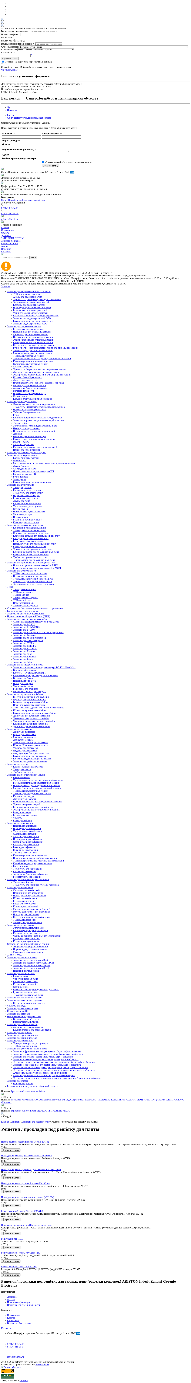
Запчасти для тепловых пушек (22, 1008)
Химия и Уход (14, 954)
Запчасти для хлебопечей (20, 887)
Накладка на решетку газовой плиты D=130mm (25, 1183)
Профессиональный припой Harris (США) (28, 616)
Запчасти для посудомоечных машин (26, 774)
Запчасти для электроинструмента (24, 1000)
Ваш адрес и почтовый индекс (17, 44)
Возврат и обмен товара (19, 1323)
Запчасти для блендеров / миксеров (25, 664)
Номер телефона (10, 34)
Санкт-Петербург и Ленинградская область (29, 118)
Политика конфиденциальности (23, 1305)
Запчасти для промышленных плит (25, 525)
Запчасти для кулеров (18, 764)
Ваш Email (7, 37)
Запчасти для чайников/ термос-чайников (28, 879)
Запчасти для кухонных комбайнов (25, 694)
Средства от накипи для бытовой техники (28, 944)
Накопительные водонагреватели (24, 1016)
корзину (24, 1380)
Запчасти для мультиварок (20, 925)
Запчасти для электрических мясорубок (27, 619)
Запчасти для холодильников (22, 401)
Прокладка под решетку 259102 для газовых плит (26, 1225)
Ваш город (7, 40)
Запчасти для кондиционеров (22, 1038)
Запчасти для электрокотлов (21, 570)
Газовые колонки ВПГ (18, 1011)
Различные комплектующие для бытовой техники (32, 1086)
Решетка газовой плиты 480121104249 (20, 1252)
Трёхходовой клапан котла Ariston (28, 1091)
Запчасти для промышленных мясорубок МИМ (31, 562)
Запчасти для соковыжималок (22, 1024)
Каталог (11, 1317)
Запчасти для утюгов (18, 1081)
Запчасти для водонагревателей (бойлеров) (29, 291)
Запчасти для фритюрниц (20, 1040)
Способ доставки (10, 46)
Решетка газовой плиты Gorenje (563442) (22, 1211)
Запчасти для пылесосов (19, 729)
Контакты (6, 1328)
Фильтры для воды (16, 1005)
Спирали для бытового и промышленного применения (35, 608)
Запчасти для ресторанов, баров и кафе (27, 1048)
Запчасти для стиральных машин (24, 326)
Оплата (11, 1299)
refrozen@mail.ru (9, 219)
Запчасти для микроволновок (22, 455)
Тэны (10, 587)
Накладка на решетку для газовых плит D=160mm (26, 1155)
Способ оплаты (9, 49)
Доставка (12, 1297)
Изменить (12, 110)
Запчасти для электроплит (20, 484)
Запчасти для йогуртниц (19, 1032)
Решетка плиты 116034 (12, 1239)
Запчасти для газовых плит (21, 973)
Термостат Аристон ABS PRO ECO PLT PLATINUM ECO (40, 1110)
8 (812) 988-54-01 (10, 208)
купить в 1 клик (12, 1150)
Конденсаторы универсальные (22, 611)
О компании (13, 1315)
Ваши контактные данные (15, 31)
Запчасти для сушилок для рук (22, 1035)
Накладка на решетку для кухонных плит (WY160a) (27, 1197)
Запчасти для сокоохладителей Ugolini (26, 452)
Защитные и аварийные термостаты (25, 613)
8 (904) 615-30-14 (10, 213)
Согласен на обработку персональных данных (28, 61)
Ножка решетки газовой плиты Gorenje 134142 (25, 1141)
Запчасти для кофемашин (20, 823)
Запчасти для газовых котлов (22, 957)
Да (8, 107)
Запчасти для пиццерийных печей (24, 997)
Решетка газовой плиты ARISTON (19, 1266)
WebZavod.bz (42, 1364)
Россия (10, 115)
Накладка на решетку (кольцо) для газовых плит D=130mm (31, 1169)
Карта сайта (13, 1320)
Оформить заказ (9, 58)
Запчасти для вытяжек (18, 1013)
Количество (8, 52)
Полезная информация (18, 1302)
